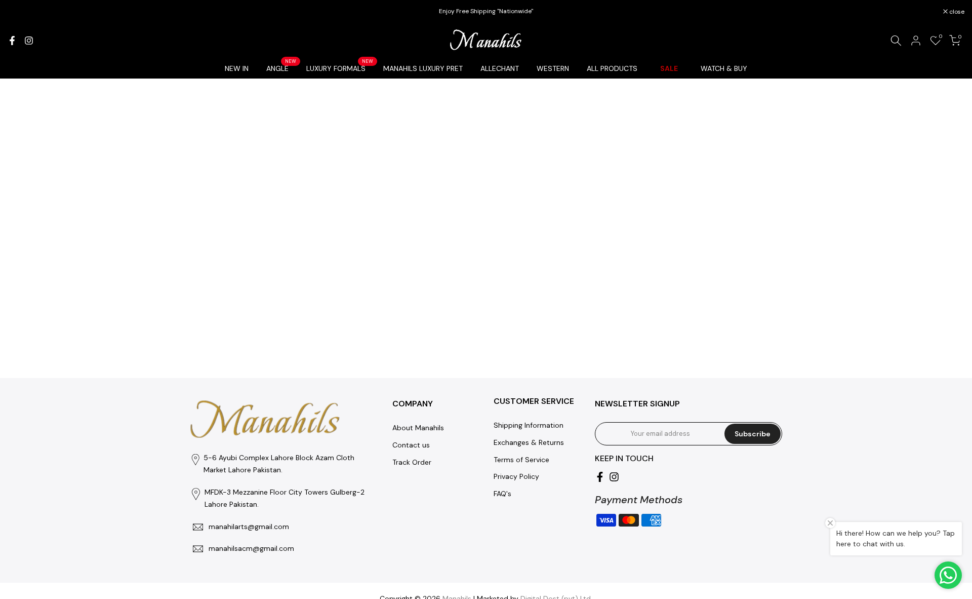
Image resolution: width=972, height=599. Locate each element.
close (20, 12)
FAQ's (502, 493)
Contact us (411, 445)
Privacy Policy (516, 476)
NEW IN (237, 68)
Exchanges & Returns (529, 442)
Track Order (411, 462)
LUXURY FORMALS (339, 67)
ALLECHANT (499, 68)
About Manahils (418, 427)
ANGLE (281, 67)
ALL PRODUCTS (612, 68)
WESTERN (553, 68)
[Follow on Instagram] (28, 40)
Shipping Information (528, 425)
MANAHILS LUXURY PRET (423, 68)
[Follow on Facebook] (12, 40)
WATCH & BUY (724, 68)
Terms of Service (521, 459)
